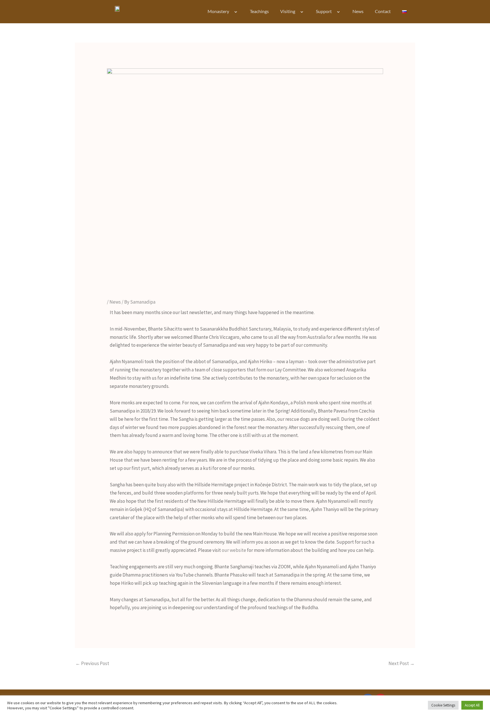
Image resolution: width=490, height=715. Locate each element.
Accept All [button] (472, 705)
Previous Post (92, 663)
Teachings (259, 11)
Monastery (218, 11)
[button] (231, 12)
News (358, 11)
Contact (383, 11)
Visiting (287, 11)
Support (324, 11)
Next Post (401, 663)
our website (234, 550)
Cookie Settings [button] (443, 705)
